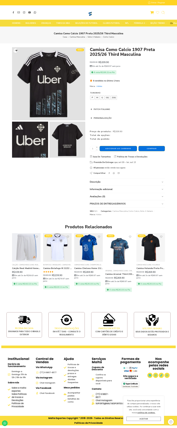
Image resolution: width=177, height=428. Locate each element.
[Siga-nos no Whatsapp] (35, 12)
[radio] (92, 98)
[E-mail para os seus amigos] (119, 173)
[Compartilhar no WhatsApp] (114, 173)
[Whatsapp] (167, 375)
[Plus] (96, 147)
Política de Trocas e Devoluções (132, 156)
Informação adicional (101, 189)
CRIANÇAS (46, 23)
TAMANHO (95, 93)
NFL (127, 23)
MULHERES (31, 23)
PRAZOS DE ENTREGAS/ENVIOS (108, 203)
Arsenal (108, 271)
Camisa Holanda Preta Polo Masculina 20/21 (150, 268)
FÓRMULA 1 (139, 23)
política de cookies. (146, 412)
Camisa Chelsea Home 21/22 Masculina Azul (88, 268)
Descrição (95, 181)
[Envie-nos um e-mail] (18, 12)
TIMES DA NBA (63, 23)
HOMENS (16, 23)
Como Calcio (108, 37)
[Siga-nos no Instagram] (24, 12)
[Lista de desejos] (15, 51)
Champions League (97, 265)
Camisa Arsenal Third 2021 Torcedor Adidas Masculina (119, 274)
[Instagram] (155, 375)
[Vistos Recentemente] (171, 422)
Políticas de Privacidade (88, 423)
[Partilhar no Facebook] (109, 173)
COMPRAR (152, 149)
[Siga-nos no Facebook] (13, 12)
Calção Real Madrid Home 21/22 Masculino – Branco (26, 268)
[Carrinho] (152, 12)
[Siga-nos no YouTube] (29, 12)
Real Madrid (40, 265)
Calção (15, 265)
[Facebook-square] (150, 375)
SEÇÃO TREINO (157, 23)
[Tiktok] (161, 375)
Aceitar (143, 419)
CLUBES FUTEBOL (111, 23)
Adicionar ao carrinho (118, 149)
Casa (65, 37)
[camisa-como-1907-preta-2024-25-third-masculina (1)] (67, 140)
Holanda (156, 265)
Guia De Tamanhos (101, 156)
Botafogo (47, 265)
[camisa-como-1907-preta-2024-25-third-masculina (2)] (30, 140)
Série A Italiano (94, 37)
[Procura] (163, 12)
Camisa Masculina (77, 37)
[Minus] (96, 150)
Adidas (99, 86)
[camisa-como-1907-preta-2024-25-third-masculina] (48, 83)
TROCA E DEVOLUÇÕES (66, 328)
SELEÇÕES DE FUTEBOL (86, 23)
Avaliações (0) (97, 196)
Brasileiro (56, 265)
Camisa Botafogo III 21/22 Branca (57, 268)
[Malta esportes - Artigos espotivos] (88, 12)
